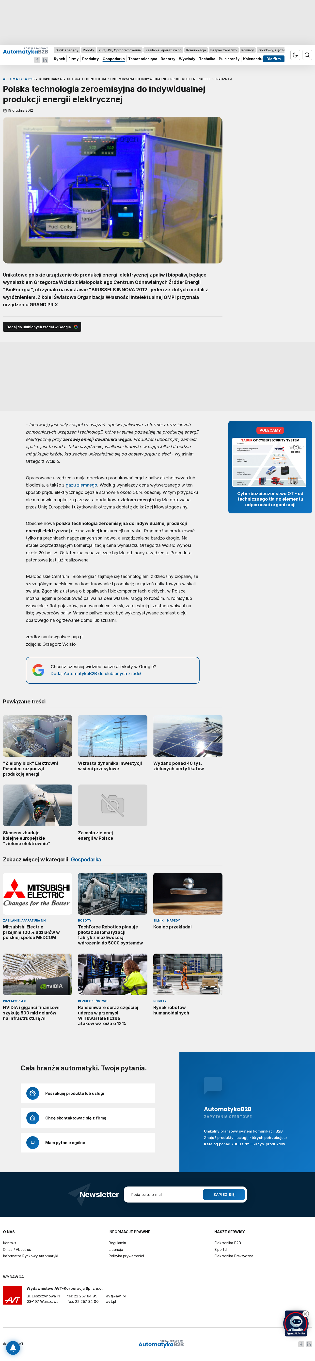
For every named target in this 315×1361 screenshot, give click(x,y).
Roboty (88, 50)
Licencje (116, 1249)
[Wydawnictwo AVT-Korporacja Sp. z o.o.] (12, 1297)
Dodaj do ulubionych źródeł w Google (38, 327)
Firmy (73, 59)
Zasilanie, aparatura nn (163, 50)
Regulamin (117, 1242)
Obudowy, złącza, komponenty (282, 50)
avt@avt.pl (116, 1296)
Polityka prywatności (126, 1256)
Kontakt (9, 1242)
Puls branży (229, 59)
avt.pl (111, 1301)
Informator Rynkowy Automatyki (30, 1256)
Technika (207, 59)
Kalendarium (254, 59)
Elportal (220, 1249)
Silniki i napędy (67, 50)
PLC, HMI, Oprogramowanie (120, 50)
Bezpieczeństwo (223, 50)
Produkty (90, 59)
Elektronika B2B (227, 1242)
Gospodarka (114, 59)
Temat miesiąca (142, 59)
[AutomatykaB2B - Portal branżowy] (25, 51)
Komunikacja (196, 50)
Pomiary (247, 50)
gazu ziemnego (81, 485)
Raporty (168, 59)
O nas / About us (17, 1249)
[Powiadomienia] (13, 1348)
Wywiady (187, 59)
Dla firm (274, 59)
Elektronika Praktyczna (233, 1256)
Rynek (59, 59)
